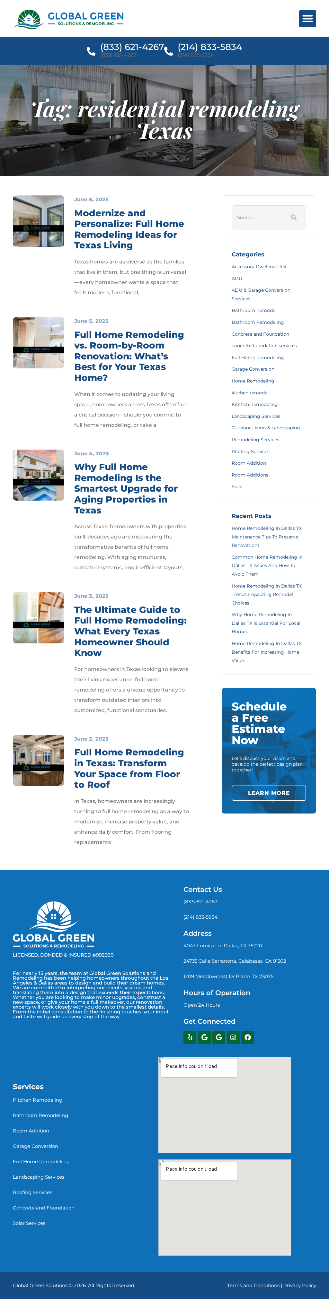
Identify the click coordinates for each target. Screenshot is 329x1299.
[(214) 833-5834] (168, 51)
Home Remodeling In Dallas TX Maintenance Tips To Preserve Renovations (267, 536)
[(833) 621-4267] (91, 51)
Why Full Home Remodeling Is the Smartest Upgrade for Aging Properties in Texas (126, 488)
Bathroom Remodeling (258, 322)
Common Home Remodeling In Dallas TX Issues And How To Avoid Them (267, 565)
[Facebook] (247, 1037)
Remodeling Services (255, 440)
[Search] (293, 217)
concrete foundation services (264, 345)
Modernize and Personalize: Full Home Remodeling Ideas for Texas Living (129, 229)
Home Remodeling (253, 381)
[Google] (204, 1037)
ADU (237, 278)
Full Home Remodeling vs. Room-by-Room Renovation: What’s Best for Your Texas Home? (129, 356)
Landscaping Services (256, 416)
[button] (307, 18)
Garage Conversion (253, 369)
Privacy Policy (299, 1285)
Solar (237, 486)
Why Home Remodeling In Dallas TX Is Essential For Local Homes (266, 623)
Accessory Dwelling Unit (259, 267)
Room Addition (249, 463)
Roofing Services (251, 451)
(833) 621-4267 (132, 46)
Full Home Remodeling (258, 357)
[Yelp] (189, 1037)
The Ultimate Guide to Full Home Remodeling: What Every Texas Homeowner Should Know (130, 631)
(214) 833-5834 (210, 46)
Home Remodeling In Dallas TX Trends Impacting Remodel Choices (267, 594)
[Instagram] (233, 1037)
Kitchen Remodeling (255, 404)
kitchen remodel (250, 393)
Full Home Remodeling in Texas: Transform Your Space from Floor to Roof (129, 768)
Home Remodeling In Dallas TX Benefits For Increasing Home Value (267, 652)
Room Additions (250, 475)
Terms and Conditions (253, 1285)
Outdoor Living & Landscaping (266, 428)
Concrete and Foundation (260, 334)
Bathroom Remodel (254, 310)
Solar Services (29, 1223)
